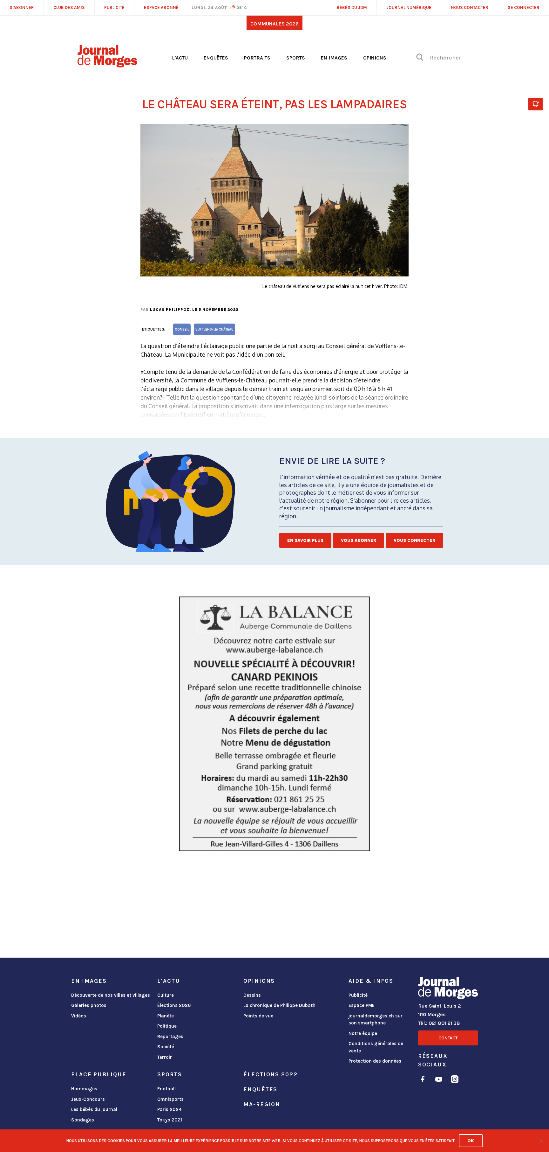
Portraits (257, 58)
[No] (541, 1141)
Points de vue (258, 1016)
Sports (295, 58)
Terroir (164, 1057)
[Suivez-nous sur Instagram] (454, 1080)
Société (165, 1047)
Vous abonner (358, 540)
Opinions (374, 58)
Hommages (84, 1089)
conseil (182, 329)
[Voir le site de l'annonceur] (274, 724)
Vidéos (78, 1016)
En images (334, 58)
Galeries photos (88, 1005)
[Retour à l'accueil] (448, 989)
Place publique (98, 1074)
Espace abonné (161, 7)
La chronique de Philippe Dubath (279, 1005)
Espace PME (362, 1005)
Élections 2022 (270, 1074)
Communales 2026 (274, 24)
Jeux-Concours (88, 1099)
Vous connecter (414, 540)
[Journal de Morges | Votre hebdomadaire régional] (107, 65)
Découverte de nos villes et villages (110, 995)
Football (166, 1089)
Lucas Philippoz (169, 309)
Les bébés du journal (94, 1109)
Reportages (170, 1036)
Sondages (82, 1120)
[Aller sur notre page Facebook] (422, 1080)
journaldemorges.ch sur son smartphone (376, 1019)
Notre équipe (363, 1033)
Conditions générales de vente (376, 1047)
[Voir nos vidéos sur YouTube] (438, 1080)
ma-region (261, 1104)
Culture (165, 995)
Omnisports (170, 1099)
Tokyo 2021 (169, 1120)
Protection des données (375, 1061)
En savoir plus (305, 540)
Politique (167, 1026)
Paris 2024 (169, 1109)
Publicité (358, 995)
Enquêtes (216, 58)
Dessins (252, 995)
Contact (448, 1038)
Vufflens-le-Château (214, 329)
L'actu (180, 58)
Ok (470, 1140)
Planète (165, 1016)
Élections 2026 (174, 1005)
